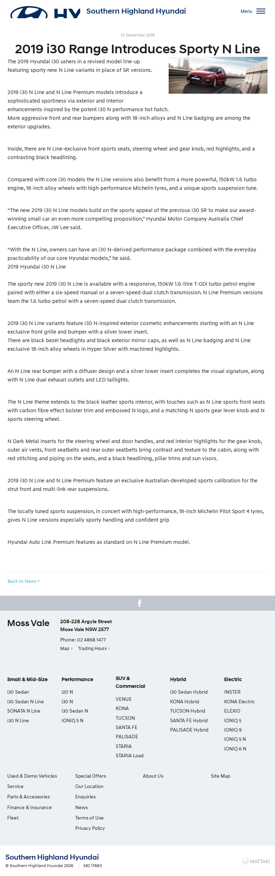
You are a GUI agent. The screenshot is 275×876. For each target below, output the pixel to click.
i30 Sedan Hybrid (189, 692)
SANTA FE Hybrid (189, 720)
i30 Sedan (18, 692)
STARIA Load (130, 755)
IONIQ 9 (233, 730)
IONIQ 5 (232, 720)
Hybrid (178, 679)
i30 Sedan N (75, 711)
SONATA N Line (23, 711)
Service (15, 786)
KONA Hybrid (184, 701)
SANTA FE (127, 727)
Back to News (22, 581)
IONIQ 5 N (72, 720)
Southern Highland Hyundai (136, 11)
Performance (77, 679)
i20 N (67, 692)
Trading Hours (92, 648)
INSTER (232, 692)
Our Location (89, 786)
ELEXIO (232, 711)
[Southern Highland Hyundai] (44, 11)
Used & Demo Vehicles (32, 776)
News (81, 807)
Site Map (220, 776)
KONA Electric (239, 701)
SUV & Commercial (130, 682)
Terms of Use (89, 818)
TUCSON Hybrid (187, 711)
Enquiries (85, 796)
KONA (122, 708)
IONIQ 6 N (235, 748)
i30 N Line (18, 720)
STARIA (124, 746)
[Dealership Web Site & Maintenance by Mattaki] (256, 861)
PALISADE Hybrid (189, 730)
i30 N (67, 701)
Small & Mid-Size (27, 679)
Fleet (13, 818)
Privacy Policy (90, 828)
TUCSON (125, 718)
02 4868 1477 (91, 639)
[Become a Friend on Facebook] (139, 603)
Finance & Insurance (29, 807)
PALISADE (127, 736)
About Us (153, 776)
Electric (233, 679)
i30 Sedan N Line (25, 701)
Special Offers (90, 776)
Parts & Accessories (28, 796)
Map (64, 648)
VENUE (124, 699)
